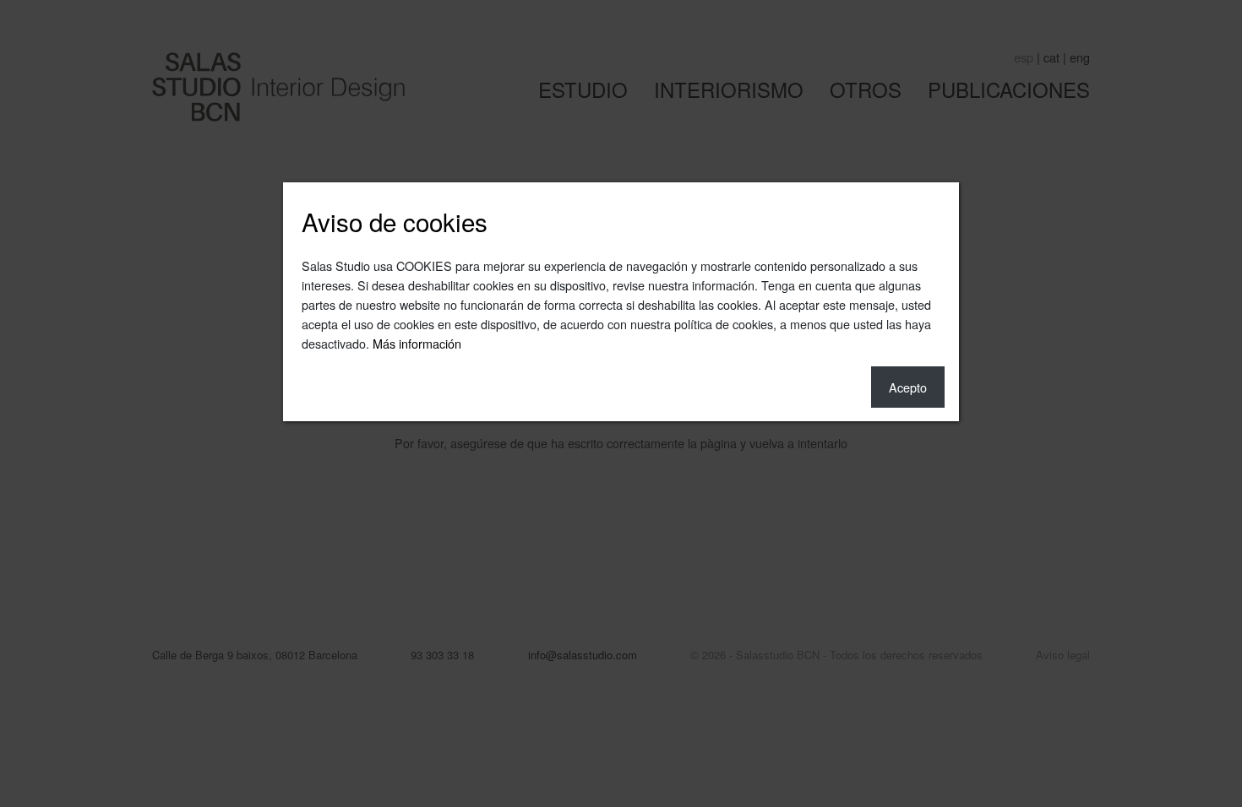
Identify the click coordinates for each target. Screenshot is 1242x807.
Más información (417, 343)
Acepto (908, 387)
